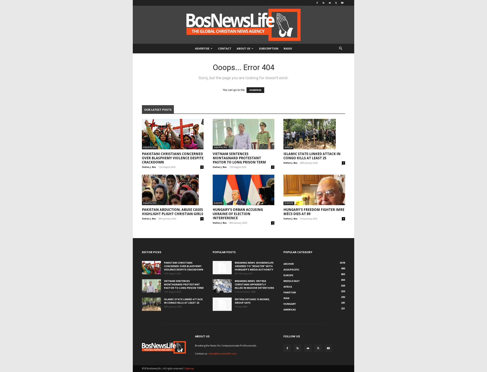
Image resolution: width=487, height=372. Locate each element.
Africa (288, 147)
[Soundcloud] (330, 3)
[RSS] (323, 3)
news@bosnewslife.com (222, 353)
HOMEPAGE (255, 90)
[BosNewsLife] (243, 25)
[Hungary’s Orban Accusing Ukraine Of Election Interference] (243, 190)
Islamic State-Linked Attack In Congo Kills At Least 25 (312, 156)
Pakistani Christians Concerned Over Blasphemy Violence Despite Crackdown (173, 158)
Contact (224, 48)
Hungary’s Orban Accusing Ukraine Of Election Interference (238, 213)
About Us (243, 48)
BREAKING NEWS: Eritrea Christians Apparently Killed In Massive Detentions (254, 284)
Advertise (202, 48)
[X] (336, 3)
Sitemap (189, 368)
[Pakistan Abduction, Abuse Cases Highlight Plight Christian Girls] (173, 190)
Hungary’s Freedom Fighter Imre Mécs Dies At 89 (313, 211)
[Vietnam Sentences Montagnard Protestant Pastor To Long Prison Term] (243, 134)
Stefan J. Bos (149, 167)
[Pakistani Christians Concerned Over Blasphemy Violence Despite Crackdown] (173, 134)
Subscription (268, 48)
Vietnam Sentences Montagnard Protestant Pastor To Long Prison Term (239, 158)
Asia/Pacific (150, 147)
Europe (218, 203)
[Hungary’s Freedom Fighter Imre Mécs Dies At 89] (314, 190)
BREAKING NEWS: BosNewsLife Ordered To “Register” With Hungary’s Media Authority (254, 266)
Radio (288, 48)
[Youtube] (342, 3)
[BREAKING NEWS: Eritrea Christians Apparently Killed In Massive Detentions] (222, 286)
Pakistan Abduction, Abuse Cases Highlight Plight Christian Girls (172, 211)
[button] (340, 49)
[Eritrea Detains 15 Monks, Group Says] (222, 304)
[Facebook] (317, 3)
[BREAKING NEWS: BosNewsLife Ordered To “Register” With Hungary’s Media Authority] (222, 267)
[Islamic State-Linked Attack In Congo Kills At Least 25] (314, 134)
